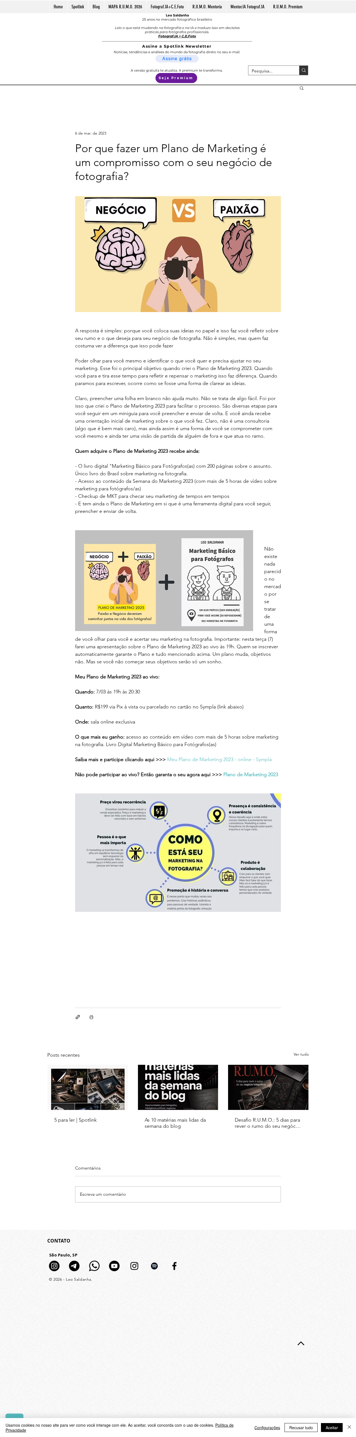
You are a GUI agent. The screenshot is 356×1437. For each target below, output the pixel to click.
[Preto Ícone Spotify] (154, 1266)
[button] (301, 88)
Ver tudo (301, 1054)
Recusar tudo (301, 1427)
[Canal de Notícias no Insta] (54, 1266)
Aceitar (332, 1427)
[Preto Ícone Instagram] (134, 1266)
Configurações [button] (267, 1427)
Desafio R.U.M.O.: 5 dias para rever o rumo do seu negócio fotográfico (267, 1123)
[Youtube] (114, 1266)
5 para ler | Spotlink (75, 1120)
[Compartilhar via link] (77, 1017)
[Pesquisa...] (303, 70)
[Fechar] (349, 1428)
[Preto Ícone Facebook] (174, 1266)
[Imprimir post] (91, 1017)
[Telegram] (74, 1266)
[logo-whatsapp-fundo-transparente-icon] (94, 1266)
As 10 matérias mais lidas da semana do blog (175, 1123)
